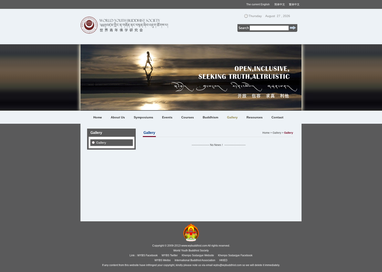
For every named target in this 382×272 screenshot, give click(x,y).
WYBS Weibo (163, 260)
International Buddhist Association (195, 260)
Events (167, 117)
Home (97, 117)
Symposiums (143, 117)
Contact (277, 117)
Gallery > (278, 132)
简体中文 (279, 4)
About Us (118, 117)
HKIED (223, 260)
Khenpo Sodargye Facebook (235, 255)
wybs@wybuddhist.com (227, 265)
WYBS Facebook (147, 255)
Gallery (232, 117)
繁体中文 (294, 4)
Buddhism (210, 117)
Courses (187, 117)
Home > (267, 132)
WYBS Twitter (170, 255)
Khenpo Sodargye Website (198, 255)
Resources (254, 117)
